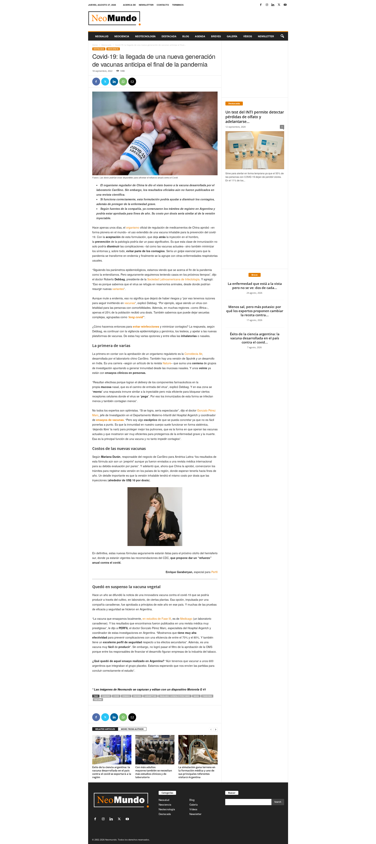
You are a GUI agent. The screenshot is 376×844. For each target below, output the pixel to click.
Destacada (169, 36)
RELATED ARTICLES (105, 729)
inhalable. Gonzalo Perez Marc (175, 696)
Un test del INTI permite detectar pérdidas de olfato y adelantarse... (254, 117)
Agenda (200, 36)
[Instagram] (267, 5)
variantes (118, 289)
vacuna (98, 699)
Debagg (126, 696)
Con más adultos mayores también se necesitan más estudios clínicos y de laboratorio (153, 772)
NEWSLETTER (146, 4)
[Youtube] (285, 5)
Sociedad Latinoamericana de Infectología (173, 279)
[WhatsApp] (123, 81)
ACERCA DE (129, 4)
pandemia (207, 696)
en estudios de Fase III (157, 619)
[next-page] (216, 729)
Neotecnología (167, 809)
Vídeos (247, 36)
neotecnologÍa (145, 36)
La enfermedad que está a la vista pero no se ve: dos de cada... (255, 285)
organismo (132, 227)
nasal (196, 696)
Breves (216, 36)
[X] (279, 5)
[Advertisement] (254, 69)
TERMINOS (177, 4)
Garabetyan (150, 696)
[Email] (132, 81)
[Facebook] (260, 5)
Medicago (186, 619)
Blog (185, 36)
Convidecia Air (193, 354)
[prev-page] (211, 729)
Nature (167, 363)
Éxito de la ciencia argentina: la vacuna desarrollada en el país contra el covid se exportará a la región (111, 772)
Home (95, 45)
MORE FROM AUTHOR (132, 729)
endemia (137, 696)
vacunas (130, 303)
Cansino (106, 696)
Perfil (214, 572)
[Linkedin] (273, 5)
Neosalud (101, 36)
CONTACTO (163, 4)
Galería (232, 36)
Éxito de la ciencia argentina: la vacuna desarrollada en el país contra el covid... (254, 338)
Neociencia (121, 36)
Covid (116, 696)
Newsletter (195, 814)
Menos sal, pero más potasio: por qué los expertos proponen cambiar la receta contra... (254, 310)
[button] (282, 36)
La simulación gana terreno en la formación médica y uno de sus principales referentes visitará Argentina (196, 772)
